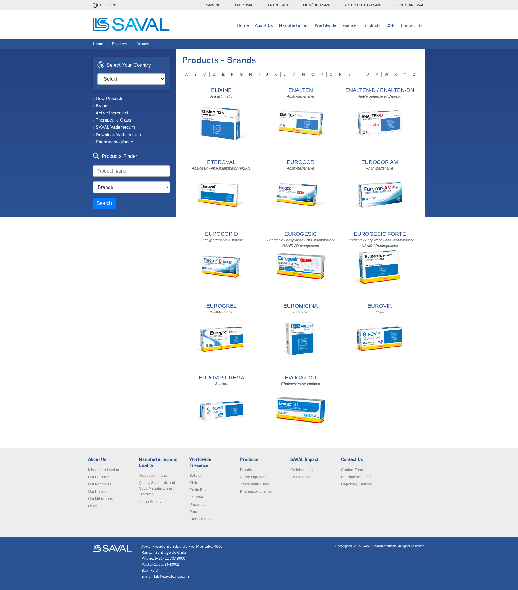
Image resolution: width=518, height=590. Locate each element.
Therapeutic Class (113, 119)
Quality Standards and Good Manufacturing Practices (157, 488)
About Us (264, 25)
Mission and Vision (103, 470)
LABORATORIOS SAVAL (132, 24)
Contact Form (352, 470)
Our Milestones (100, 499)
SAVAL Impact (304, 459)
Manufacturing (294, 25)
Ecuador (196, 497)
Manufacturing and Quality (158, 462)
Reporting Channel (356, 484)
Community (299, 477)
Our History (97, 491)
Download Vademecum (118, 134)
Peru (193, 512)
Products (371, 25)
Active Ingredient (112, 112)
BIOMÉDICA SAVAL (317, 5)
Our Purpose (98, 477)
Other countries (201, 519)
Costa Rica (198, 490)
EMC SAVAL (244, 5)
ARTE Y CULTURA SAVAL (363, 5)
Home (243, 25)
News (92, 506)
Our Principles (99, 484)
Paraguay (197, 505)
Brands (103, 105)
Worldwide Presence (335, 25)
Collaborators (301, 470)
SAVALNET (214, 5)
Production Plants (153, 475)
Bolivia (195, 475)
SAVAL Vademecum (115, 127)
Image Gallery (150, 502)
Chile (193, 483)
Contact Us (411, 25)
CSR (390, 25)
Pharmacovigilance (114, 141)
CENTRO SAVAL (278, 5)
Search (104, 203)
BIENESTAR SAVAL (409, 5)
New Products (110, 98)
